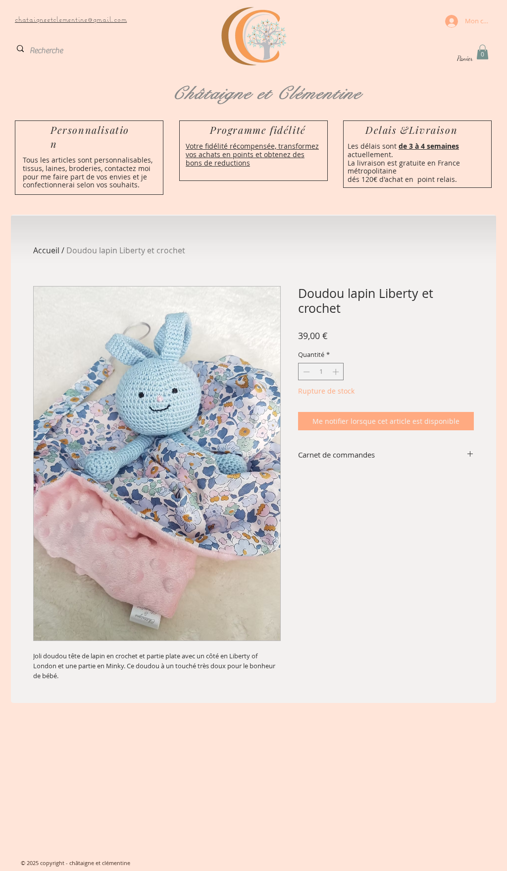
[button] (482, 52)
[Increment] (337, 371)
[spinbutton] (321, 371)
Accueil (46, 250)
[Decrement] (305, 371)
